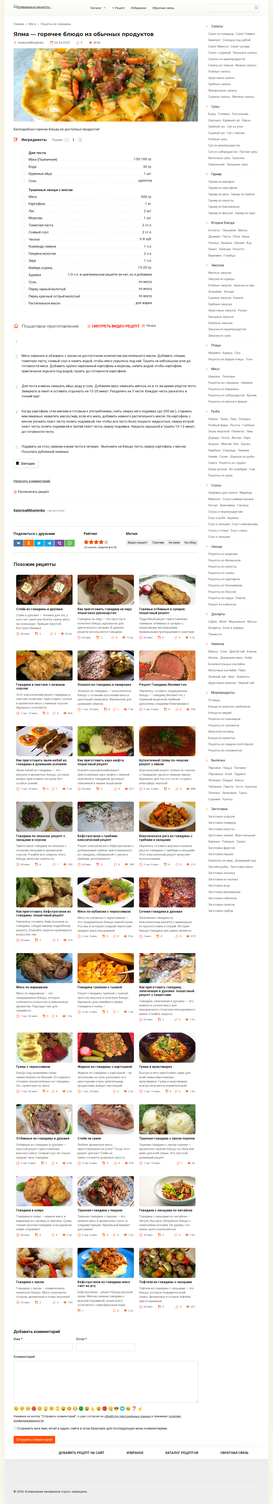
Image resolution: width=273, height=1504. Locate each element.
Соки (223, 651)
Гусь (237, 353)
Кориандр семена (42, 246)
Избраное (135, 1453)
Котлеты (214, 230)
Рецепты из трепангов (223, 725)
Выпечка (218, 760)
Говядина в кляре (30, 1210)
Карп (247, 438)
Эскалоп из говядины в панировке (104, 685)
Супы (215, 107)
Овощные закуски (220, 317)
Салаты (217, 26)
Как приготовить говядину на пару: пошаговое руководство (105, 611)
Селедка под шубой (236, 40)
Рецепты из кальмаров (224, 719)
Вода (32, 167)
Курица (227, 353)
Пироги (228, 786)
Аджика (35, 275)
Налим (212, 456)
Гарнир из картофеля (222, 188)
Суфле (212, 621)
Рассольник (240, 114)
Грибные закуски (220, 304)
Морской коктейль (221, 731)
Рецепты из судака (232, 463)
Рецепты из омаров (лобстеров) (230, 744)
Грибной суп (216, 126)
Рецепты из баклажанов (225, 585)
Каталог (96, 8)
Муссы (252, 621)
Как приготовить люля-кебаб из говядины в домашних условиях (41, 762)
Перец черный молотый (47, 289)
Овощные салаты (245, 52)
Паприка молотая (42, 254)
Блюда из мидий (219, 713)
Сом (252, 469)
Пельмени (229, 230)
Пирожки (214, 768)
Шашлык (214, 376)
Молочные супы (219, 158)
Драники (214, 236)
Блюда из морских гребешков (229, 706)
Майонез (214, 499)
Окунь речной (217, 469)
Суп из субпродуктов (222, 152)
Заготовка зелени (220, 835)
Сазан (223, 456)
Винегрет (214, 40)
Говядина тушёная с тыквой (100, 987)
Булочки (251, 786)
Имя (18, 1339)
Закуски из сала (219, 335)
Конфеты (214, 628)
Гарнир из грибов (243, 194)
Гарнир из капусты (221, 200)
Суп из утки (235, 126)
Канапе (238, 298)
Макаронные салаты (222, 90)
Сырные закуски (219, 298)
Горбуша (248, 425)
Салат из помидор (221, 34)
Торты (243, 793)
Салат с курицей (219, 52)
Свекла (240, 598)
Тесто (239, 786)
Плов (236, 236)
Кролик (252, 395)
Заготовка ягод (219, 885)
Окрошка (214, 120)
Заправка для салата (222, 492)
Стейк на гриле (89, 1138)
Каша (245, 236)
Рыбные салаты (219, 71)
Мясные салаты (243, 97)
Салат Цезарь (240, 46)
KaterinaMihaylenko (29, 510)
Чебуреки (214, 786)
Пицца (227, 768)
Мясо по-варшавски (32, 987)
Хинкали (225, 249)
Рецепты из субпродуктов (226, 395)
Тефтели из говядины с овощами (165, 1282)
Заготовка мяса (241, 867)
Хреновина (227, 505)
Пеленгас (237, 431)
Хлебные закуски (220, 323)
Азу (248, 243)
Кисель (213, 657)
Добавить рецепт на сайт (82, 1453)
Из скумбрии (238, 469)
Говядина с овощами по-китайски (165, 1210)
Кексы (239, 780)
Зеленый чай (217, 677)
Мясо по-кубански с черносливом (104, 911)
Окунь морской (218, 431)
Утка (249, 359)
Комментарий (24, 1357)
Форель (213, 444)
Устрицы (214, 700)
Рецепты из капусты (222, 566)
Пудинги (240, 774)
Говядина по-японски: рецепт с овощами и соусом (40, 838)
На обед (190, 542)
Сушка (240, 841)
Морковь (36, 218)
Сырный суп (216, 133)
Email (81, 1339)
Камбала (214, 450)
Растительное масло (45, 303)
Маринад (245, 492)
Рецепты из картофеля (224, 579)
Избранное (138, 8)
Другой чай (237, 651)
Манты (242, 230)
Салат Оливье (245, 34)
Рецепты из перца (220, 598)
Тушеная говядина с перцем (100, 1210)
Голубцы (229, 255)
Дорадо (213, 438)
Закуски (217, 265)
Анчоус (237, 438)
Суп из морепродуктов (224, 145)
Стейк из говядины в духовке (39, 609)
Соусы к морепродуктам (225, 511)
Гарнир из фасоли (220, 213)
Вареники (214, 255)
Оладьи (227, 780)
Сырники (214, 799)
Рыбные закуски (219, 285)
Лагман (239, 243)
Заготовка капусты (221, 829)
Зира (32, 261)
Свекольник (216, 164)
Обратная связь (163, 8)
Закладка (28, 463)
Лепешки (214, 780)
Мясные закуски (219, 273)
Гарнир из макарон (221, 181)
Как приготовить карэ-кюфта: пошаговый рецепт (101, 762)
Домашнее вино (231, 657)
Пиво (242, 670)
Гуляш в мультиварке (155, 1067)
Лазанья (226, 243)
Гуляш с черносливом (33, 1067)
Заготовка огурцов (221, 816)
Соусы (216, 485)
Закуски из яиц (243, 285)
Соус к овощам (219, 524)
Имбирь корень (41, 268)
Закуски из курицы (221, 279)
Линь (249, 431)
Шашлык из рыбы (242, 456)
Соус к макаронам (245, 524)
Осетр (225, 438)
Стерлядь (229, 450)
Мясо (33, 197)
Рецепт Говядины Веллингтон (162, 685)
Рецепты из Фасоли (222, 592)
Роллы (242, 310)
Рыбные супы (217, 139)
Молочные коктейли (222, 670)
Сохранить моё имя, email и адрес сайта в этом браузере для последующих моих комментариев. (92, 1428)
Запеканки (229, 793)
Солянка (224, 114)
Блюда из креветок (221, 738)
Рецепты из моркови (222, 554)
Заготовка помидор (222, 822)
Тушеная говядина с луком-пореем (167, 1138)
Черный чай (246, 683)
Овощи (216, 547)
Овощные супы (237, 164)
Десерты (218, 614)
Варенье (214, 841)
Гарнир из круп (245, 213)
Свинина (246, 383)
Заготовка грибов (220, 911)
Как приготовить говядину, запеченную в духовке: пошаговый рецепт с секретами (166, 991)
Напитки (217, 644)
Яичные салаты (245, 65)
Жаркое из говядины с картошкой (105, 1067)
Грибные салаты (219, 84)
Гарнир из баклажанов (223, 206)
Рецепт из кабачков (222, 604)
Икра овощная (245, 835)
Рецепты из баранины (223, 389)
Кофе (248, 657)
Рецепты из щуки (220, 475)
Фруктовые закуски (222, 310)
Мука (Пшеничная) (43, 159)
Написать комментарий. (32, 481)
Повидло (228, 841)
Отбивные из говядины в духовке (43, 1138)
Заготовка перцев (220, 854)
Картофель (37, 204)
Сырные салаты (219, 97)
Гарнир (216, 174)
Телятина (228, 376)
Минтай (226, 444)
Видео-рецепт (137, 542)
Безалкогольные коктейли (226, 664)
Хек (236, 444)
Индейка (214, 353)
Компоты (243, 677)
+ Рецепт (118, 8)
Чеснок (34, 239)
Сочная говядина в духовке (160, 911)
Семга (212, 463)
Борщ (212, 114)
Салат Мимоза (218, 46)
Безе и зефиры (233, 628)
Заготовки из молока (223, 879)
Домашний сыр (245, 860)
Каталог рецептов (181, 1453)
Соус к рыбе (216, 518)
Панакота (215, 634)
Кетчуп (213, 505)
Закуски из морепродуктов (227, 329)
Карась (213, 419)
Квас (231, 677)
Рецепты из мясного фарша (227, 401)
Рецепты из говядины (223, 383)
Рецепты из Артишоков (224, 560)
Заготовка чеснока (221, 873)
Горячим (158, 542)
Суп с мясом (235, 133)
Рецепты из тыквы (221, 573)
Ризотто (238, 249)
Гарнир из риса (218, 194)
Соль (32, 181)
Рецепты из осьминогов (225, 750)
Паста (226, 236)
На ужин (174, 542)
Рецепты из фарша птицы (226, 359)
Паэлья (213, 243)
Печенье (214, 793)
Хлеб (228, 774)
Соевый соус (39, 232)
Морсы (213, 651)
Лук (31, 211)
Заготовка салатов (221, 904)
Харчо (246, 120)
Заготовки (219, 809)
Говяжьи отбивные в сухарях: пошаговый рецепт (162, 611)
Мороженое (237, 621)
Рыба (215, 411)
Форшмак (215, 291)
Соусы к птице (218, 530)
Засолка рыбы (218, 867)
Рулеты (227, 799)
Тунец (224, 419)
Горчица (242, 505)
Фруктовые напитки (222, 683)
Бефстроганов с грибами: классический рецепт (98, 838)
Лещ (233, 419)
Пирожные (215, 774)
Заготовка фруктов (221, 848)
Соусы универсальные (238, 499)
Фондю (229, 291)
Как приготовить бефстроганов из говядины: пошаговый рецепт (43, 913)
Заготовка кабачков (222, 898)
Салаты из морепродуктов (226, 59)
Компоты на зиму (220, 860)
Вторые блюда (222, 223)
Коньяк (252, 651)
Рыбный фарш (218, 425)
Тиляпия (243, 450)
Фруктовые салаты (221, 78)
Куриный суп (231, 120)
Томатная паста (41, 225)
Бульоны (239, 158)
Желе (223, 621)
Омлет (212, 249)
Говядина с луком (30, 1282)
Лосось (235, 425)
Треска (245, 444)
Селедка (244, 419)
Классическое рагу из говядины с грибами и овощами (165, 838)
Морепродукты (223, 693)
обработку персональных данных (127, 1416)
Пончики (240, 768)
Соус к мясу (238, 530)
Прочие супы (248, 152)
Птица (216, 345)
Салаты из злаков (220, 65)
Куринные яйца (40, 174)
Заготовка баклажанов (224, 892)
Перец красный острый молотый (54, 296)
